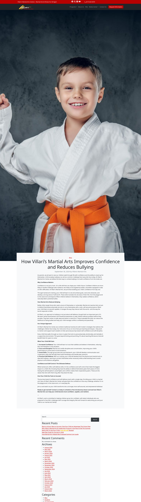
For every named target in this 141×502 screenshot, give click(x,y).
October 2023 (49, 483)
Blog (70, 258)
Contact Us (103, 7)
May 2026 (47, 449)
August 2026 (48, 447)
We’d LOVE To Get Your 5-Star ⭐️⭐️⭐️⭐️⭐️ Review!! (58, 430)
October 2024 (49, 467)
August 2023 (48, 485)
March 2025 (48, 461)
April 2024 (48, 477)
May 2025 (47, 459)
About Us (81, 7)
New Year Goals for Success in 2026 (53, 432)
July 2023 (47, 487)
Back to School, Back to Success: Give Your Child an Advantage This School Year (66, 426)
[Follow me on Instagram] (77, 1)
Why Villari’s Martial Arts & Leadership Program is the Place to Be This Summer (66, 428)
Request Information (115, 7)
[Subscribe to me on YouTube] (80, 1)
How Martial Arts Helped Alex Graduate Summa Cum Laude (60, 434)
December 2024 (49, 463)
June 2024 (48, 473)
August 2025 (48, 455)
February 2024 (49, 481)
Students (47, 500)
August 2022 (48, 489)
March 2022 (48, 491)
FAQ (86, 7)
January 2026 (48, 453)
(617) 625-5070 (90, 2)
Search (44, 417)
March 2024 (48, 479)
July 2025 (47, 457)
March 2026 (48, 451)
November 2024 (49, 465)
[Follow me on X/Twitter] (75, 1)
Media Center (93, 7)
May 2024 (47, 475)
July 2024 (47, 471)
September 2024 (50, 469)
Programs (73, 7)
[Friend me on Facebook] (72, 1)
